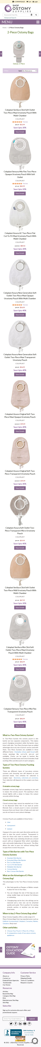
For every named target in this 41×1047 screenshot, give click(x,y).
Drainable (18, 752)
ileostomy (17, 778)
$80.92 (23, 246)
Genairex (6, 923)
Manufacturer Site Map (10, 1000)
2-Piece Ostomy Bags (20, 32)
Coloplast (22, 921)
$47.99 (22, 600)
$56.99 (22, 307)
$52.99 (22, 124)
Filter (6, 71)
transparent (11, 825)
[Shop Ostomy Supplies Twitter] (11, 1023)
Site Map (6, 1002)
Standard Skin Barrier (14, 858)
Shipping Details (26, 978)
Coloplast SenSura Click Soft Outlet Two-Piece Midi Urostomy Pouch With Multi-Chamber (20, 590)
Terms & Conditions (27, 980)
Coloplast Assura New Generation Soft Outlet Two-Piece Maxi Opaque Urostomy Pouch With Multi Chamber (19, 296)
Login (36, 2)
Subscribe (7, 1006)
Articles (5, 991)
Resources (7, 988)
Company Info (9, 973)
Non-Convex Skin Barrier (15, 871)
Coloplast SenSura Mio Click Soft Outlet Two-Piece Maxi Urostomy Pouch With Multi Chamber (20, 650)
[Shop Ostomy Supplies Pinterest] (29, 1023)
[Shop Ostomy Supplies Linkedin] (20, 1023)
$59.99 (22, 540)
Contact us (6, 978)
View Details (20, 132)
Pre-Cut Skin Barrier (14, 862)
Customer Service (28, 973)
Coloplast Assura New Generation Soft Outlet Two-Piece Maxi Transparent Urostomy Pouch (19, 357)
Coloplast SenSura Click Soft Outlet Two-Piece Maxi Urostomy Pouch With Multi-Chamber (20, 113)
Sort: (20, 71)
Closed (32, 752)
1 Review (25, 122)
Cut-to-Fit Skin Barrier (14, 865)
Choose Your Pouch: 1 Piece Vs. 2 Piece (21, 931)
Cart (29, 2)
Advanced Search (10, 18)
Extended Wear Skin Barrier (16, 860)
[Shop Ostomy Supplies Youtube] (25, 1023)
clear (8, 822)
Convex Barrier (12, 869)
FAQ (4, 998)
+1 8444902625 (19, 2)
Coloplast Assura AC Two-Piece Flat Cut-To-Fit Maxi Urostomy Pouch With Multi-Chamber (20, 236)
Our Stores (6, 985)
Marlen (35, 921)
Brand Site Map (8, 994)
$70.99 (23, 424)
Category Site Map (9, 996)
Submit (32, 1019)
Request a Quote (26, 983)
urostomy (34, 778)
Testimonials (7, 983)
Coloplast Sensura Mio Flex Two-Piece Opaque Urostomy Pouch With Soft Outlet (20, 174)
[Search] (36, 15)
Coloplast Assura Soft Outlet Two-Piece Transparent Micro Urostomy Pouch (20, 531)
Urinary (24, 752)
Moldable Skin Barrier (14, 867)
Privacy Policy (25, 976)
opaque (9, 829)
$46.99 (22, 662)
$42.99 (22, 186)
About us (6, 976)
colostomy (25, 778)
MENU (7, 22)
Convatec (29, 921)
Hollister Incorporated (10, 921)
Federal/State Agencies (11, 980)
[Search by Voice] (31, 14)
